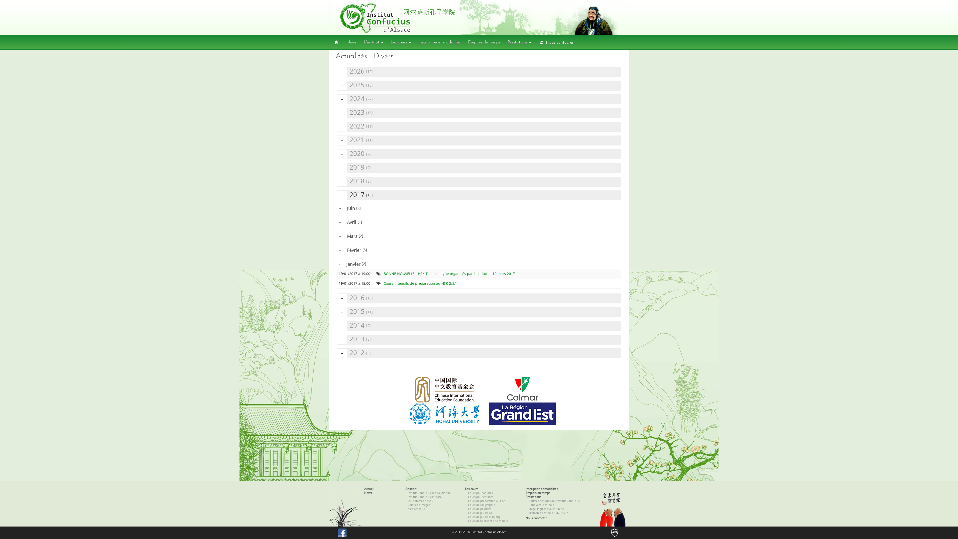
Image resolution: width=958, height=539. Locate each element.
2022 (357, 126)
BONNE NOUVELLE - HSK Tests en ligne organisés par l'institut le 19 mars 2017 (449, 273)
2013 (356, 339)
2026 (357, 71)
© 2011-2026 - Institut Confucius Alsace (479, 532)
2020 (356, 153)
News (351, 42)
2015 (357, 311)
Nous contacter (558, 42)
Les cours (399, 42)
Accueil (369, 489)
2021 (357, 139)
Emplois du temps (484, 42)
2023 (357, 112)
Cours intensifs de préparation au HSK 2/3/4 (421, 283)
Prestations (518, 42)
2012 (356, 352)
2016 (357, 297)
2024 (357, 98)
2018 (356, 181)
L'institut (372, 42)
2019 (356, 167)
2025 (357, 85)
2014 (356, 325)
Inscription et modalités (439, 42)
